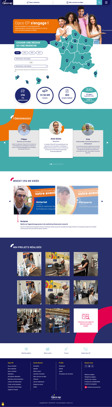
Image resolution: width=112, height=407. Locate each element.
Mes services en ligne (39, 376)
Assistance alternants (14, 376)
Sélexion (35, 379)
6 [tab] (57, 164)
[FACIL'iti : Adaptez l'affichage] (92, 387)
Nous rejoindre (12, 368)
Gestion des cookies (90, 379)
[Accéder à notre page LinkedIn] (92, 366)
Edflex (35, 387)
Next (102, 201)
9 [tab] (62, 164)
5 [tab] (56, 164)
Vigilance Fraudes (13, 389)
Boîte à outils (37, 371)
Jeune (60, 371)
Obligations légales (90, 377)
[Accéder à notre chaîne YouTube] (89, 366)
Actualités (36, 366)
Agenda (35, 368)
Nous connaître (12, 366)
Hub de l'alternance (38, 382)
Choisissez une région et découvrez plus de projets (86, 324)
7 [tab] (59, 164)
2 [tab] (51, 164)
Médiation (11, 374)
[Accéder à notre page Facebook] (86, 366)
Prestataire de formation (66, 374)
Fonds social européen (14, 384)
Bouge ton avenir (38, 384)
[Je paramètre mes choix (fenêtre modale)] (3, 404)
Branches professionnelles (15, 379)
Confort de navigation (91, 384)
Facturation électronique (15, 387)
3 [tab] (52, 164)
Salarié (61, 368)
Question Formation (39, 374)
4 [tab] (54, 164)
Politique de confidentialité (92, 381)
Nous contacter (12, 371)
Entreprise (62, 366)
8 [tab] (61, 164)
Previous (10, 201)
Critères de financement (14, 382)
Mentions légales (90, 374)
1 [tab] (49, 164)
